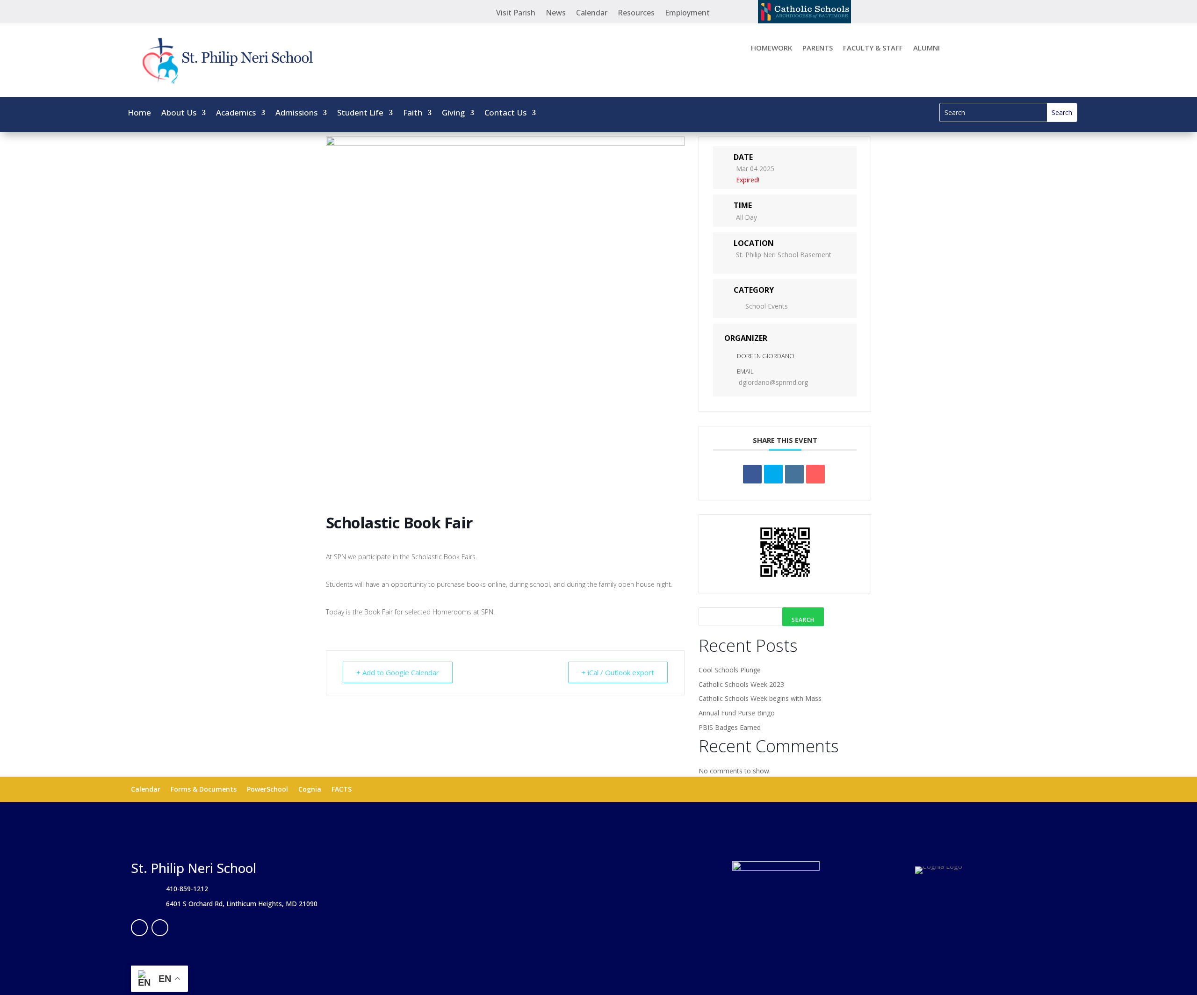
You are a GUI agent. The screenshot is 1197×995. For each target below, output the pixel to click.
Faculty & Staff (873, 48)
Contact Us (505, 113)
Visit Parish (515, 13)
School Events (766, 306)
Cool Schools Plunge (730, 669)
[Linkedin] (794, 474)
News (556, 13)
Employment (687, 13)
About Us (178, 113)
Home (139, 113)
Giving (453, 113)
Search (803, 620)
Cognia (309, 789)
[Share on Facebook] (752, 474)
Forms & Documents (204, 789)
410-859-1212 (187, 888)
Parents (817, 48)
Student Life (360, 113)
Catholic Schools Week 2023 (741, 684)
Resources (636, 13)
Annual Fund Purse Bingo (737, 712)
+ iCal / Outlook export (618, 672)
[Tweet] (773, 474)
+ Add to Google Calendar (397, 672)
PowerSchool (267, 789)
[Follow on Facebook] (139, 927)
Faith (412, 113)
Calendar (591, 13)
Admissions (296, 113)
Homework (771, 48)
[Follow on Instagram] (159, 927)
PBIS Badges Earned (730, 727)
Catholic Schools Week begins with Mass (760, 698)
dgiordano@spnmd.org (773, 382)
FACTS (342, 789)
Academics (236, 113)
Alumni (926, 48)
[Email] (815, 474)
